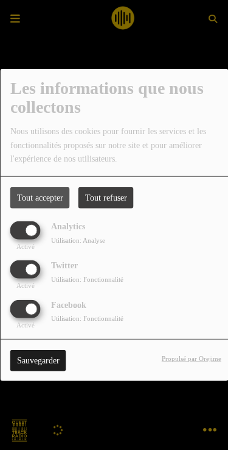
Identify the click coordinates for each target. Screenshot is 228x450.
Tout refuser (106, 197)
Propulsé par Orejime (191, 358)
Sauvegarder (38, 360)
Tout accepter (40, 197)
